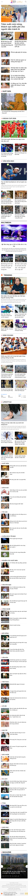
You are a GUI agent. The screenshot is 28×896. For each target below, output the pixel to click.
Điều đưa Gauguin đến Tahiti (16, 503)
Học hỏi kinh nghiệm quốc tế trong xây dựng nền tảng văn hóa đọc (7, 201)
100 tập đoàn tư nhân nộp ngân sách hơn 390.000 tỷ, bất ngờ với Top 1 (19, 69)
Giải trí (4, 730)
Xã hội (4, 706)
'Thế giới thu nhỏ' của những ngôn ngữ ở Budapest (6, 216)
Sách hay (5, 487)
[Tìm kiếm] (26, 2)
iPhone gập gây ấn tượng (18, 52)
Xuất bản (6, 91)
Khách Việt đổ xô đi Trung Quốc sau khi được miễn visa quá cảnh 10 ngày (18, 790)
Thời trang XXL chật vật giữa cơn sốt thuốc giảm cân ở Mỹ (7, 457)
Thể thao (5, 682)
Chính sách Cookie (9, 894)
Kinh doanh (8, 335)
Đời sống (5, 633)
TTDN (4, 803)
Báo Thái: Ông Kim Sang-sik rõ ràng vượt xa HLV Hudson (6, 316)
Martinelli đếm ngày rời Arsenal (17, 684)
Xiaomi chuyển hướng (15, 625)
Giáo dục (5, 827)
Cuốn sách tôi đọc (9, 536)
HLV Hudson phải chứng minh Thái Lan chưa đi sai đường (7, 155)
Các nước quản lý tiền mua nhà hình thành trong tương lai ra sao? (20, 376)
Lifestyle (7, 402)
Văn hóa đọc (8, 161)
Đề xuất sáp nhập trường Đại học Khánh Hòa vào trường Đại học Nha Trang (18, 838)
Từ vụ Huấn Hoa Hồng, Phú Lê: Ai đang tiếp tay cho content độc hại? (18, 77)
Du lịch (4, 779)
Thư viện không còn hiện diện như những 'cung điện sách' (20, 216)
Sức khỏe (5, 754)
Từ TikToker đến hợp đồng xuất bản (18, 562)
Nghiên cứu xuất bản (10, 560)
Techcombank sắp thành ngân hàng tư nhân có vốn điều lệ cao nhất (7, 376)
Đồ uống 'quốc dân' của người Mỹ (17, 479)
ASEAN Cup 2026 (9, 118)
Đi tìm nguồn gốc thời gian (16, 538)
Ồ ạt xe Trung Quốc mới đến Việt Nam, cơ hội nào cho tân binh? (20, 316)
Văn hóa (5, 657)
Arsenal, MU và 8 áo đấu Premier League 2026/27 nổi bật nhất (20, 443)
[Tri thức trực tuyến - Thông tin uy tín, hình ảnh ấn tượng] (16, 2)
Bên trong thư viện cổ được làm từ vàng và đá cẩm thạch (20, 201)
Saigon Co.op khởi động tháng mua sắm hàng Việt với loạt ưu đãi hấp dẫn (18, 821)
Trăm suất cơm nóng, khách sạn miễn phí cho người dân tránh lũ (13, 26)
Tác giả (4, 512)
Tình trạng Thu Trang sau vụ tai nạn (18, 739)
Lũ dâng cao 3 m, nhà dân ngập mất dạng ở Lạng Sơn (19, 85)
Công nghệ (6, 609)
